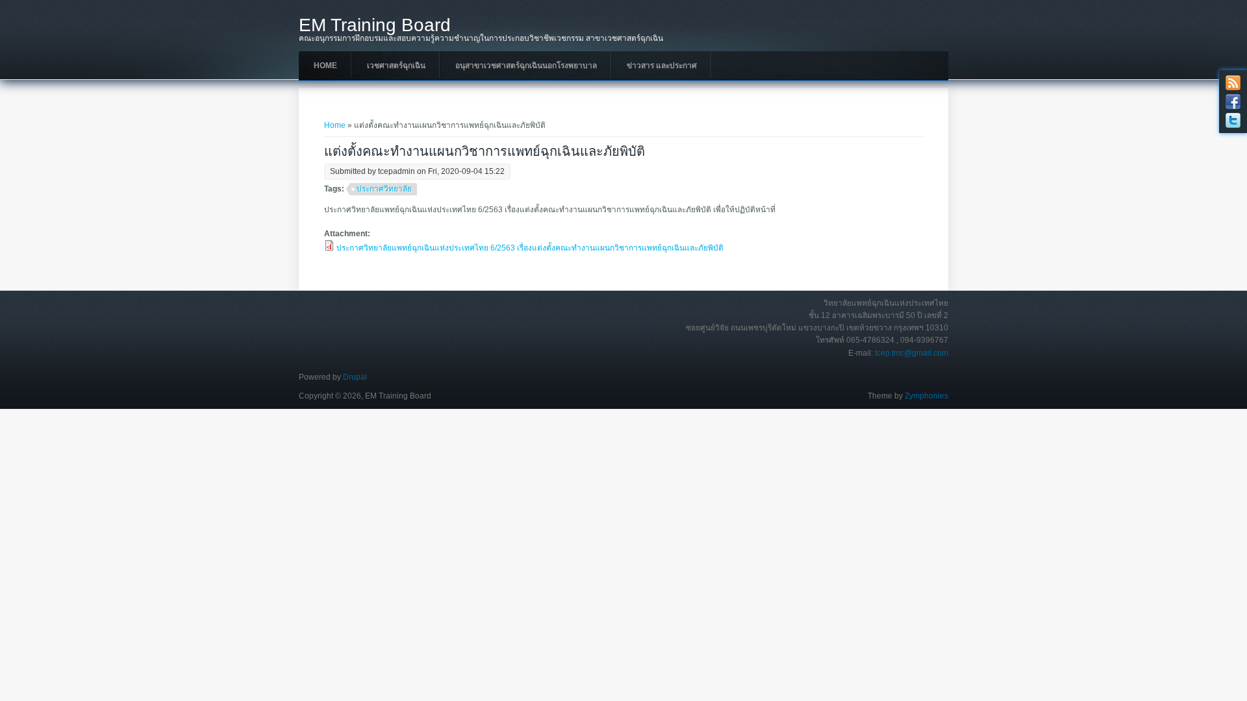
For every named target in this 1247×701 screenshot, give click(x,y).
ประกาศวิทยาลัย (384, 188)
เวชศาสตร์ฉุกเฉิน (396, 65)
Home (325, 65)
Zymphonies (926, 395)
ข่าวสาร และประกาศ (662, 65)
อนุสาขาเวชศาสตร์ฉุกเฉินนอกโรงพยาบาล (526, 65)
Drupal (355, 377)
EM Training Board (375, 25)
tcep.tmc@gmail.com (911, 353)
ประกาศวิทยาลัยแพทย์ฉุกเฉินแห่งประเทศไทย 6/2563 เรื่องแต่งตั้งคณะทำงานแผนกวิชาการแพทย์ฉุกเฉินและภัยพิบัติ (530, 247)
